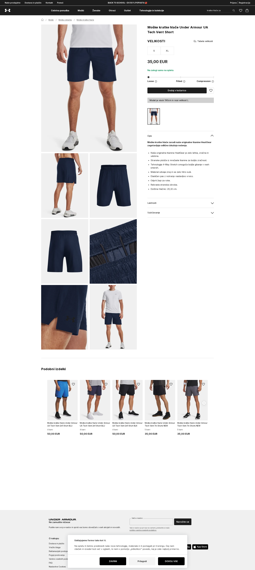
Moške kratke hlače (85, 20)
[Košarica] (247, 10)
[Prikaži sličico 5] (64, 317)
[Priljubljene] (240, 10)
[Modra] (153, 116)
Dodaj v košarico (177, 90)
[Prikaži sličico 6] (113, 317)
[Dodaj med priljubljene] (73, 384)
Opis (149, 136)
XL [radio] (167, 50)
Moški (51, 20)
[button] (211, 90)
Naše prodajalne (12, 3)
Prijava (233, 3)
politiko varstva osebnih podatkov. (143, 530)
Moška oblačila (65, 20)
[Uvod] (42, 20)
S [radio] (154, 50)
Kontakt (49, 3)
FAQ (50, 563)
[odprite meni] (71, 10)
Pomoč (60, 3)
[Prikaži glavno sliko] (89, 88)
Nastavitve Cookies (57, 566)
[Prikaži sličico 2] (113, 185)
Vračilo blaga (54, 547)
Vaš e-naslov (137, 518)
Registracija (244, 3)
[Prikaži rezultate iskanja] (234, 10)
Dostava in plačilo (33, 3)
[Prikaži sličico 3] (64, 251)
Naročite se (182, 521)
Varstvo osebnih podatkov (60, 559)
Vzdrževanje (153, 212)
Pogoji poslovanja (57, 555)
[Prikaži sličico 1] (64, 185)
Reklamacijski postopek (59, 551)
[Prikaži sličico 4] (113, 251)
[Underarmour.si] (7, 10)
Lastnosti (151, 203)
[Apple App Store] (200, 547)
